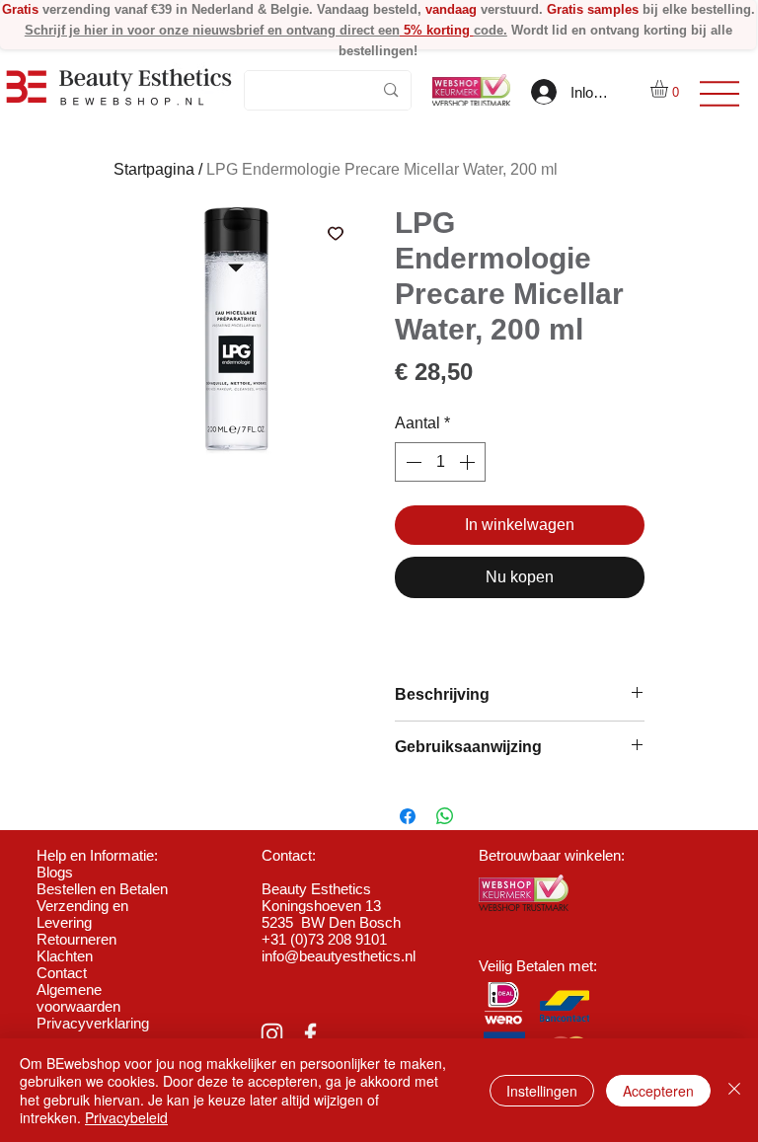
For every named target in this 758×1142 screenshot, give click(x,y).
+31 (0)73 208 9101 (324, 939)
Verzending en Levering (82, 914)
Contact (62, 972)
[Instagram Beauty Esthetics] (272, 1034)
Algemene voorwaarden (78, 998)
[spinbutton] (440, 462)
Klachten (65, 956)
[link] (669, 89)
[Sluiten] (734, 1090)
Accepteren (658, 1091)
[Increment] (469, 462)
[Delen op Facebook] (407, 816)
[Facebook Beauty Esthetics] (310, 1034)
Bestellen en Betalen (102, 888)
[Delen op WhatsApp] (445, 816)
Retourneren (76, 939)
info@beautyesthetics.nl (339, 956)
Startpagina (154, 169)
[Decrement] (411, 462)
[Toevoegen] (335, 233)
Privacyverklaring (93, 1023)
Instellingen (541, 1091)
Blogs (55, 872)
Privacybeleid (126, 1117)
